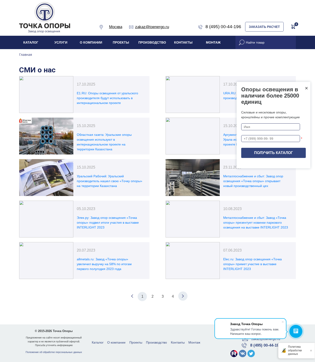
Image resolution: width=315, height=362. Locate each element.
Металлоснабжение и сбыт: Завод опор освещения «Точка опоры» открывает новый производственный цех (253, 181)
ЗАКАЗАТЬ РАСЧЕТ (264, 27)
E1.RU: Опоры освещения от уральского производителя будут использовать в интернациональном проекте (107, 98)
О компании (91, 42)
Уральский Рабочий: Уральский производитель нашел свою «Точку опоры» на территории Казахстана (109, 181)
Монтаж (213, 42)
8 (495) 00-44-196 (265, 345)
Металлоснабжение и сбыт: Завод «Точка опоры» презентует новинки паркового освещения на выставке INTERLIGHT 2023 (255, 222)
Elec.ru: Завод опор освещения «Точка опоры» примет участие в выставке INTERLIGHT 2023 (252, 264)
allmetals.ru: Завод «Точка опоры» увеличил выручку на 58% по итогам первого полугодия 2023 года (104, 264)
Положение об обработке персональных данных (54, 352)
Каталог (30, 42)
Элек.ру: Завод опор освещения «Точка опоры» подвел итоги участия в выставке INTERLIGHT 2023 (108, 222)
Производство (152, 42)
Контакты (183, 42)
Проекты (121, 42)
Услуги (60, 42)
